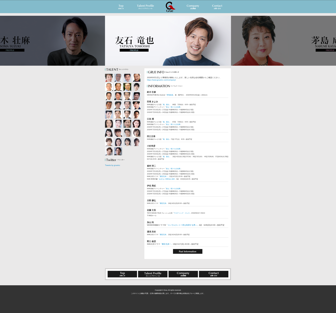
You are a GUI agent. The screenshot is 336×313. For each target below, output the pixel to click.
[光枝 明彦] (118, 78)
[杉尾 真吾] (136, 114)
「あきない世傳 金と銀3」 (167, 179)
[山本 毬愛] (127, 142)
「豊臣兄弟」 (163, 203)
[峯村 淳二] (118, 105)
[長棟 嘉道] (136, 96)
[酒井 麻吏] (109, 142)
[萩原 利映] (109, 133)
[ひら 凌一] (118, 114)
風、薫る (166, 139)
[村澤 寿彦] (109, 105)
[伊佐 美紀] (136, 133)
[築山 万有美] (118, 124)
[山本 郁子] (109, 124)
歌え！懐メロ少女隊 (173, 107)
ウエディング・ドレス (182, 213)
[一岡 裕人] (109, 96)
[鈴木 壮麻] (118, 151)
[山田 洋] (127, 96)
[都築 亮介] (127, 133)
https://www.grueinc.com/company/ (161, 80)
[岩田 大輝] (118, 133)
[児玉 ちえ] (136, 124)
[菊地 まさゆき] (127, 105)
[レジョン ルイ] (136, 142)
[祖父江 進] (118, 96)
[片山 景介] (127, 114)
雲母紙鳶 (170, 95)
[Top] (121, 6)
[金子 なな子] (118, 142)
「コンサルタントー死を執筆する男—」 (182, 225)
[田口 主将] (109, 87)
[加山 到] (127, 87)
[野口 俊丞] (109, 114)
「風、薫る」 (166, 104)
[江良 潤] (136, 78)
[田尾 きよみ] (127, 124)
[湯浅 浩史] (136, 87)
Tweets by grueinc (112, 165)
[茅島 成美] (109, 78)
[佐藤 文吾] (136, 105)
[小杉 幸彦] (118, 87)
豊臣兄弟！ (164, 176)
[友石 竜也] (109, 151)
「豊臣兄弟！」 (166, 244)
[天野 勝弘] (127, 78)
